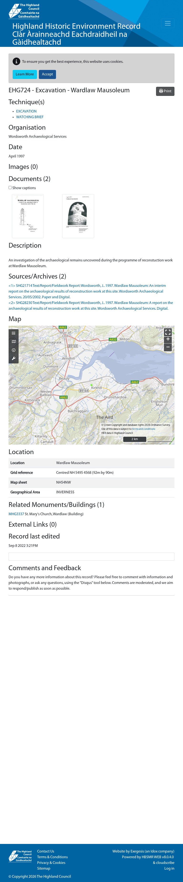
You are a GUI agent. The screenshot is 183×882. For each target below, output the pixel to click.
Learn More (25, 74)
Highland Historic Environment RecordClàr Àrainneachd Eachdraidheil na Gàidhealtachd (76, 35)
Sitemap (43, 869)
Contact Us (45, 851)
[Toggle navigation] (167, 23)
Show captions (24, 188)
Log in (169, 869)
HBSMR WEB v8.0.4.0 (158, 857)
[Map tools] (13, 359)
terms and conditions (143, 429)
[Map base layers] (13, 342)
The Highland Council (54, 877)
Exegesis (137, 851)
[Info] (13, 350)
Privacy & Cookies (51, 863)
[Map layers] (13, 333)
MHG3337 (16, 514)
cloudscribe (165, 863)
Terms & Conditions (52, 857)
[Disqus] (91, 658)
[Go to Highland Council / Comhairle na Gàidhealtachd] (24, 9)
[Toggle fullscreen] (168, 332)
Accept (47, 74)
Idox (154, 851)
